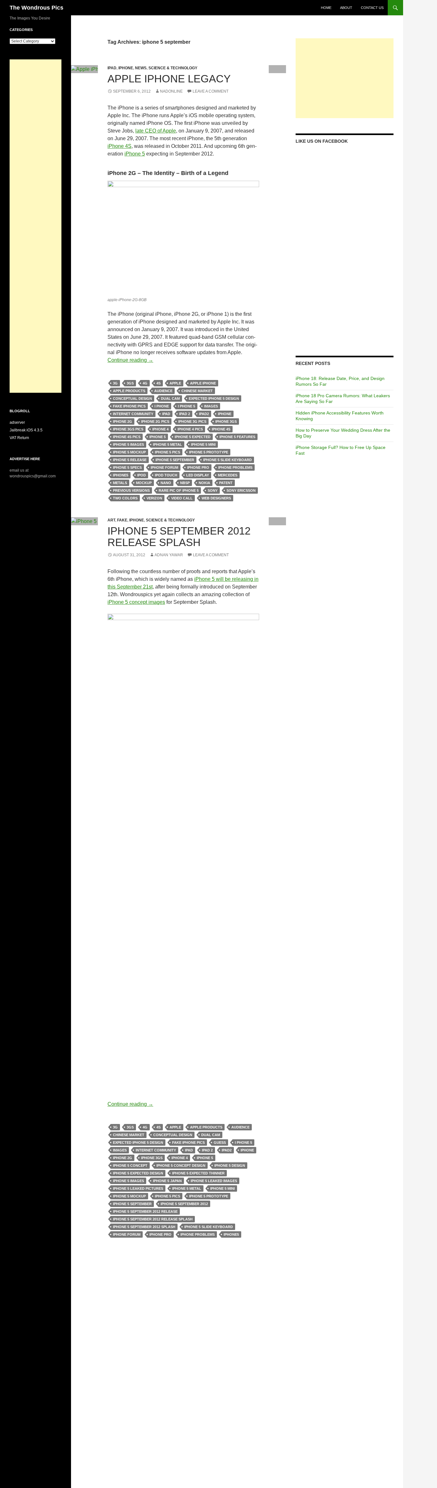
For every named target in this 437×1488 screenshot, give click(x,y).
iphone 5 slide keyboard (227, 460)
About (346, 8)
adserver (17, 422)
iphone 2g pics (155, 421)
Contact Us (372, 8)
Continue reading (130, 360)
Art (111, 520)
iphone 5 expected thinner (198, 1173)
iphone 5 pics (167, 452)
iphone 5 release (130, 460)
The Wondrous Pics (36, 7)
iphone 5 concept (130, 1165)
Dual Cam (170, 398)
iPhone (125, 68)
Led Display (197, 475)
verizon (154, 498)
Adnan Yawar (169, 555)
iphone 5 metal (167, 444)
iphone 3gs (226, 421)
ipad (166, 414)
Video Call (182, 498)
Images (211, 406)
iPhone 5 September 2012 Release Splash (178, 536)
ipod (141, 475)
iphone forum (164, 467)
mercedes (227, 475)
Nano (166, 483)
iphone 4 (160, 429)
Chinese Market (197, 391)
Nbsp (185, 483)
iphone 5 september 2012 (184, 1204)
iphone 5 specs (127, 467)
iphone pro (198, 467)
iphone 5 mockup (129, 452)
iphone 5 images (128, 444)
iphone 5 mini (203, 444)
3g (115, 383)
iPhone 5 (134, 153)
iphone (224, 414)
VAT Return (19, 438)
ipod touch (166, 475)
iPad (111, 68)
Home (326, 8)
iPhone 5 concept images (136, 602)
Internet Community (133, 414)
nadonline (171, 91)
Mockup (144, 483)
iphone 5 (157, 437)
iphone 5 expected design (138, 1173)
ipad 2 (184, 414)
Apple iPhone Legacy (169, 79)
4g (145, 383)
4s (158, 383)
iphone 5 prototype (208, 452)
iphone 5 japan (167, 1181)
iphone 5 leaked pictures (138, 1188)
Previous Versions (131, 490)
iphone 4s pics (126, 437)
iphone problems (235, 467)
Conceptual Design (132, 398)
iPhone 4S (119, 146)
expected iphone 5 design (214, 398)
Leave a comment (210, 91)
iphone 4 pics (190, 429)
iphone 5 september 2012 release (145, 1211)
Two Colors (125, 498)
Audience (163, 391)
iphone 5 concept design (180, 1165)
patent (226, 483)
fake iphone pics (129, 406)
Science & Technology (172, 68)
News (141, 68)
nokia (204, 483)
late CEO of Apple (155, 130)
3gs (130, 383)
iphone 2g (122, 421)
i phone (162, 406)
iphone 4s (221, 429)
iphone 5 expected (193, 437)
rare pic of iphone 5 (179, 490)
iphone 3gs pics (128, 429)
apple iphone (203, 383)
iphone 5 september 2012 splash (144, 1227)
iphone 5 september (174, 460)
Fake (122, 520)
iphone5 (120, 475)
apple (175, 383)
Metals (120, 483)
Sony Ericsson (241, 490)
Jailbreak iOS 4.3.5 (26, 430)
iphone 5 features (237, 437)
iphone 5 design (229, 1165)
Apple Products (129, 391)
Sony (213, 490)
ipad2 (204, 414)
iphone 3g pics (192, 421)
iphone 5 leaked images (214, 1181)
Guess (220, 1142)
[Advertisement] (344, 78)
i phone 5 (186, 406)
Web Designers (216, 498)
